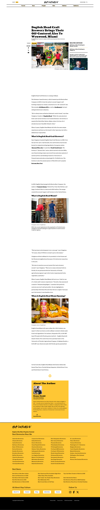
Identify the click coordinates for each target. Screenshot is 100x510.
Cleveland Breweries (18, 463)
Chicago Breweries (17, 459)
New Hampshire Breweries (58, 438)
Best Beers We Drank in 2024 (20, 477)
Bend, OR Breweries (17, 447)
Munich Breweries (75, 451)
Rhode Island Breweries (57, 453)
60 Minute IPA (44, 107)
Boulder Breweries (17, 451)
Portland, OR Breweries (57, 451)
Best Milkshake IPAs (43, 480)
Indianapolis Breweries (38, 451)
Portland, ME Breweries (57, 449)
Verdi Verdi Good (56, 148)
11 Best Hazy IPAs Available (45, 475)
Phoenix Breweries (56, 443)
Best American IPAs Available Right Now (49, 473)
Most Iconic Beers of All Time (46, 482)
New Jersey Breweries (57, 441)
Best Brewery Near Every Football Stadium (75, 482)
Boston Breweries (17, 449)
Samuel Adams (42, 187)
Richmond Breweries (56, 455)
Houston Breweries (37, 447)
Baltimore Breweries (18, 445)
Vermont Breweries (75, 443)
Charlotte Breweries (18, 457)
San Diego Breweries (56, 459)
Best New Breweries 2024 (19, 480)
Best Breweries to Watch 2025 (20, 482)
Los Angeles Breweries (38, 455)
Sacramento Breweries (57, 457)
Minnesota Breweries (37, 461)
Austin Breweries (17, 443)
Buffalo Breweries (17, 455)
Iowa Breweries (36, 453)
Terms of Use (60, 500)
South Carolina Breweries (58, 461)
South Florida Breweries (57, 463)
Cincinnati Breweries (18, 461)
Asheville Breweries (18, 438)
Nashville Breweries (37, 463)
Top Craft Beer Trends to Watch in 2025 (74, 473)
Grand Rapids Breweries (38, 445)
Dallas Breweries (36, 441)
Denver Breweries (37, 443)
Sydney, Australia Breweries (78, 453)
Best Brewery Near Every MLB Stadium (74, 480)
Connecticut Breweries (38, 438)
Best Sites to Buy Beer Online (20, 473)
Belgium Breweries (75, 447)
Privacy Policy (52, 500)
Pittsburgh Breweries (57, 447)
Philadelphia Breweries (57, 445)
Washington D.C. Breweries (77, 445)
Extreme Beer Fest (37, 163)
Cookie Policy (76, 500)
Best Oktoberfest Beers (70, 477)
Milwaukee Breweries (38, 459)
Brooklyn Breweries (17, 453)
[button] (86, 2)
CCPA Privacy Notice (68, 500)
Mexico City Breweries (38, 457)
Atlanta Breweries (17, 441)
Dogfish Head (48, 116)
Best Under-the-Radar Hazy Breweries (49, 477)
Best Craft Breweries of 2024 (20, 475)
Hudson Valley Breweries (39, 449)
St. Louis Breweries (75, 438)
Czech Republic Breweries (77, 449)
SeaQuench (58, 107)
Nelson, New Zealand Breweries (79, 459)
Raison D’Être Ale (37, 148)
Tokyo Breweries (75, 441)
